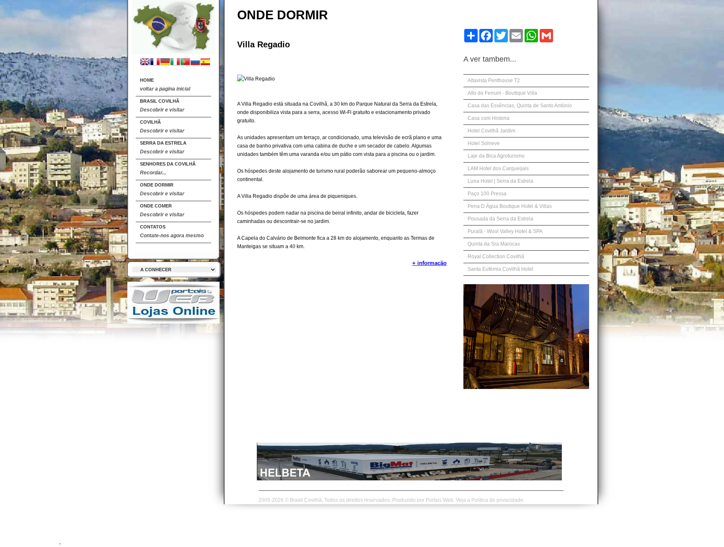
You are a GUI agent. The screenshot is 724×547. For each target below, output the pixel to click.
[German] (165, 63)
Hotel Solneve (484, 143)
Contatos (172, 231)
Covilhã (162, 126)
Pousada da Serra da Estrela (500, 219)
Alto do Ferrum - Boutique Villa (502, 93)
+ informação (429, 263)
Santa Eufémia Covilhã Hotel (500, 269)
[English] (145, 63)
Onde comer (162, 210)
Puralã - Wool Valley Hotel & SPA (505, 231)
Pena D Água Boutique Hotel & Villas (510, 206)
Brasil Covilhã (162, 106)
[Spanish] (205, 63)
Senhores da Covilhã (168, 168)
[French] (155, 63)
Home (165, 85)
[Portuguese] (185, 63)
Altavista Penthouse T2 (494, 80)
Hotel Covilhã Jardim (491, 131)
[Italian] (175, 63)
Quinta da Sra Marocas (494, 244)
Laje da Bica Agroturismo (496, 156)
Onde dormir (162, 189)
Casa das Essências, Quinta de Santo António (520, 106)
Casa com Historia (488, 118)
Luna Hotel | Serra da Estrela (500, 181)
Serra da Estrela (163, 147)
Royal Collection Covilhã (496, 256)
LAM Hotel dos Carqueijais (498, 168)
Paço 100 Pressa (487, 194)
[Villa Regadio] (173, 26)
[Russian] (195, 63)
